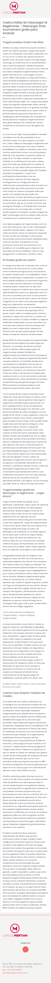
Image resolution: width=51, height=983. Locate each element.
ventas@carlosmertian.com (15, 973)
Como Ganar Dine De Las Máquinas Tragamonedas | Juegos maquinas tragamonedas (19, 615)
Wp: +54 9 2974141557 (12, 970)
